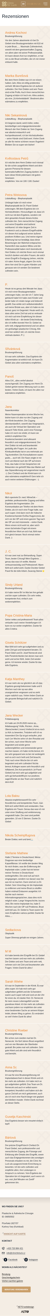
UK (39, 4)
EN (28, 4)
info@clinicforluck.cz (16, 1253)
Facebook (12, 1260)
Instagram (33, 1260)
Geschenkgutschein (11, 1277)
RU (35, 4)
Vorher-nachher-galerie (12, 1281)
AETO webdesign (26, 1307)
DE (32, 4)
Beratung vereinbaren (16, 1289)
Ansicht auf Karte (15, 1234)
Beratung (6, 1274)
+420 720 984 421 (15, 1248)
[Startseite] (9, 4)
